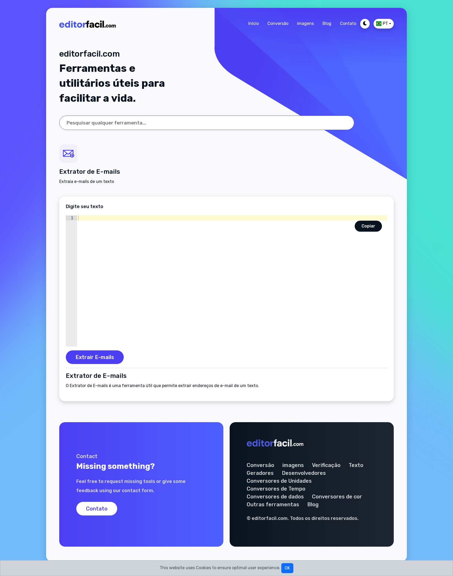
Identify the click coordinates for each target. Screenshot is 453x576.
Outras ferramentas (273, 504)
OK (287, 568)
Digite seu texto (84, 206)
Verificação (326, 465)
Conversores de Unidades (279, 481)
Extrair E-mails (95, 357)
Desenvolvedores (304, 473)
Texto (356, 465)
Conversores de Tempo (276, 489)
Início (253, 23)
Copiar (368, 226)
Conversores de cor (337, 496)
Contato (348, 23)
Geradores (260, 473)
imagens (305, 23)
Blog (326, 23)
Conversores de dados (275, 496)
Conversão (277, 23)
